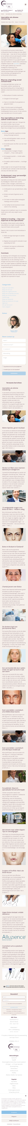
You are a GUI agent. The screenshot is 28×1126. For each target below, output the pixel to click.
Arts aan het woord (7, 305)
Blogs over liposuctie (7, 299)
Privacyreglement (16, 1124)
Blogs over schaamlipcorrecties (10, 293)
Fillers (3, 149)
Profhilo (14, 1073)
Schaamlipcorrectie (14, 1092)
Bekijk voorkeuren (14, 1120)
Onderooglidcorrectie (14, 1090)
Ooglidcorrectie (14, 1083)
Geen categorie (6, 307)
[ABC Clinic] (6, 4)
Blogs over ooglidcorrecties (9, 291)
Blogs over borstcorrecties (9, 295)
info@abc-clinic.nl (14, 1041)
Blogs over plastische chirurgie (10, 301)
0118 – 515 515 (14, 1032)
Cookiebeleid (9, 1124)
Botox (3, 131)
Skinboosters (14, 1068)
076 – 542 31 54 (14, 1024)
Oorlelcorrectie (14, 1070)
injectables (16, 63)
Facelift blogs (5, 297)
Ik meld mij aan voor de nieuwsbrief (11, 369)
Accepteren (14, 1112)
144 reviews (19, 11)
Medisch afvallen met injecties (14, 1075)
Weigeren (14, 1116)
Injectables (14, 1081)
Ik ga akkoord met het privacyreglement (13, 366)
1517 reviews (6, 11)
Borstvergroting (14, 1066)
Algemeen (5, 303)
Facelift (14, 1060)
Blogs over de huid (7, 290)
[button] (26, 1096)
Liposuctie (14, 1058)
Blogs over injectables (8, 288)
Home (2, 14)
